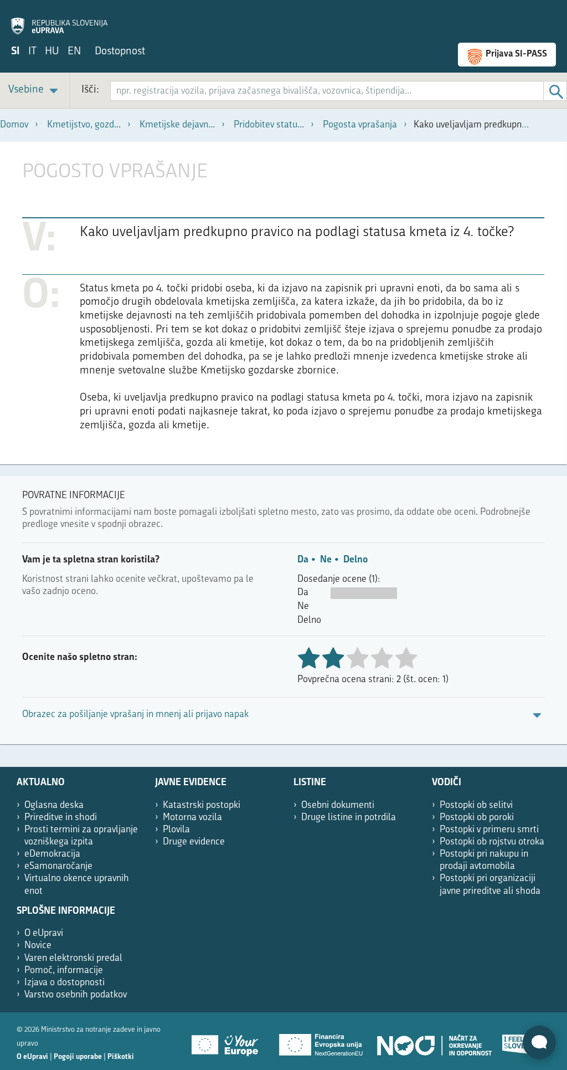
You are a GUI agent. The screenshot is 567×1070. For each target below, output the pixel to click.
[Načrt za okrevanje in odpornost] (433, 1041)
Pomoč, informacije (63, 970)
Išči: (90, 90)
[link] (35, 91)
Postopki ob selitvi (476, 805)
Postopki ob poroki (477, 817)
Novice (37, 945)
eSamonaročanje (58, 866)
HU (52, 52)
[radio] (357, 659)
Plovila (176, 830)
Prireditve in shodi (60, 817)
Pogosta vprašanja (360, 125)
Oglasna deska (54, 805)
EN (74, 52)
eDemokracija (52, 854)
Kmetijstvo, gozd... (84, 125)
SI (15, 52)
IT (32, 52)
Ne (326, 560)
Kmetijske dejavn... (177, 125)
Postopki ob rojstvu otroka (492, 842)
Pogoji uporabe (78, 1057)
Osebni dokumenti (337, 805)
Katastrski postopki (201, 805)
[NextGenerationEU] (321, 1041)
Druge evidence (194, 842)
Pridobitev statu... (269, 125)
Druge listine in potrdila (348, 817)
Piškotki (120, 1057)
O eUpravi (43, 933)
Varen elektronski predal (73, 958)
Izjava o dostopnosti (64, 982)
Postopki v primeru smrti (489, 830)
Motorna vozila (192, 817)
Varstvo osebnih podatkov (75, 995)
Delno (355, 560)
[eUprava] (59, 20)
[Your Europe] (228, 1041)
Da (302, 560)
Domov (14, 125)
